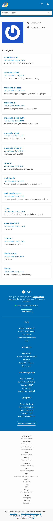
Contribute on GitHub (25, 382)
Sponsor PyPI (26, 388)
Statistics (26, 360)
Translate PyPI (26, 385)
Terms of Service (25, 404)
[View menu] (42, 4)
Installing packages (25, 328)
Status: (26, 305)
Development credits (25, 391)
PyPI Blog (25, 353)
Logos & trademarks (26, 363)
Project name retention (26, 337)
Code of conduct (25, 410)
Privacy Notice (26, 413)
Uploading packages (25, 331)
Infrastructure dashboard (26, 356)
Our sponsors (26, 366)
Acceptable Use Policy (25, 416)
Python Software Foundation (30, 514)
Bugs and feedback (26, 379)
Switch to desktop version (26, 424)
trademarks (13, 514)
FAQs (26, 341)
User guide (25, 334)
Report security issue (26, 407)
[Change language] (48, 4)
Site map (39, 516)
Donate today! (26, 311)
